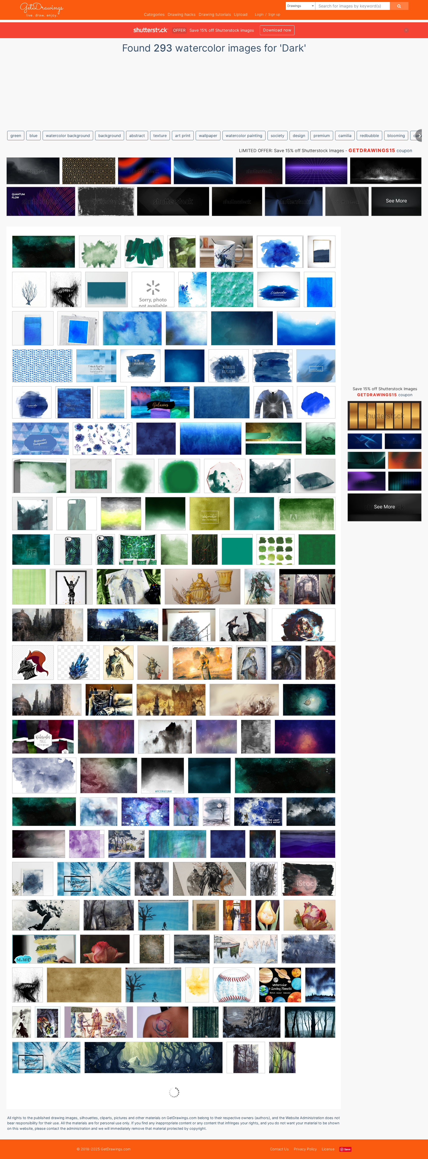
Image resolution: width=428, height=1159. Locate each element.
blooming (396, 135)
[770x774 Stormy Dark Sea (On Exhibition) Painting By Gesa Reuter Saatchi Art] (192, 952)
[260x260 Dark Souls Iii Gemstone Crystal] (78, 666)
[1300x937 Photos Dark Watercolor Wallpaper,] (311, 815)
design (299, 135)
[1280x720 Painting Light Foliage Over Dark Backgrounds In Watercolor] (44, 952)
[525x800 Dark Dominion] (47, 1026)
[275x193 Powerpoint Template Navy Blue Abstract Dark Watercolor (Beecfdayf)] (221, 405)
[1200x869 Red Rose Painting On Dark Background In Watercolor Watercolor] (105, 952)
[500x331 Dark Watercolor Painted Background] (308, 952)
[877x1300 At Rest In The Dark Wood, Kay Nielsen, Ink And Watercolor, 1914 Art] (205, 1026)
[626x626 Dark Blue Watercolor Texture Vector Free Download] (316, 369)
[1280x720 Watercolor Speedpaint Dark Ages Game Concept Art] (99, 1026)
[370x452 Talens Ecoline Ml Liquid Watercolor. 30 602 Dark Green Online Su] (237, 553)
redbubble (369, 135)
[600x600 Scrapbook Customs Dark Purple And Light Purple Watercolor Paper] (86, 847)
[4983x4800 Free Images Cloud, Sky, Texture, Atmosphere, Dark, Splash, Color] (98, 815)
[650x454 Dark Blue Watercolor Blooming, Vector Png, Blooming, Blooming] (306, 331)
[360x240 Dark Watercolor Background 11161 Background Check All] (44, 779)
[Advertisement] (214, 90)
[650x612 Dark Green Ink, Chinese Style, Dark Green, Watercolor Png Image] (100, 255)
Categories (154, 14)
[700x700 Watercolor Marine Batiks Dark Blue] (228, 847)
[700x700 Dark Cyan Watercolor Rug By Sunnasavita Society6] (106, 293)
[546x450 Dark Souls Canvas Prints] (244, 628)
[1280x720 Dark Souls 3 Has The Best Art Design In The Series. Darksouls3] (47, 628)
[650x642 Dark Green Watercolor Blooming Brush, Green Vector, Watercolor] (179, 479)
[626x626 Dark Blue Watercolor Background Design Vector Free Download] (184, 369)
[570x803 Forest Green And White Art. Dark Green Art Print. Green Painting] (174, 553)
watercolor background (68, 135)
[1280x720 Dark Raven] (209, 882)
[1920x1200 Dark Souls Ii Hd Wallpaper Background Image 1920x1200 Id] (303, 628)
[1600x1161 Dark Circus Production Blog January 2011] (106, 740)
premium (322, 135)
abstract (137, 135)
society (277, 135)
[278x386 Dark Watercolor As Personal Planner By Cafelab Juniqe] (255, 740)
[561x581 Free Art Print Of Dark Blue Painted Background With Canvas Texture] (74, 405)
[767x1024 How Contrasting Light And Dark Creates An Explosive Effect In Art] (237, 919)
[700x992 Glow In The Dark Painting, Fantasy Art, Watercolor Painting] (186, 815)
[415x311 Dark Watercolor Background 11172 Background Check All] (108, 779)
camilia (344, 135)
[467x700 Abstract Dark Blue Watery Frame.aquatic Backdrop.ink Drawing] (193, 293)
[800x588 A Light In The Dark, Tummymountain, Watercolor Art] (309, 703)
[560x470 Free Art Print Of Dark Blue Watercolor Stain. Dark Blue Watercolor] (280, 255)
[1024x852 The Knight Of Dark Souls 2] (109, 703)
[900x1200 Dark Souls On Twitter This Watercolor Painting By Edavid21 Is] (153, 666)
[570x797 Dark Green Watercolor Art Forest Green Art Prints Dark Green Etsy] (181, 255)
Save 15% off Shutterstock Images (385, 388)
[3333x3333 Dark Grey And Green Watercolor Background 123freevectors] (121, 517)
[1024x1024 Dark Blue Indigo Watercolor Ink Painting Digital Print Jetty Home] (32, 882)
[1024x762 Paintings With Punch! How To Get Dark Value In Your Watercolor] (258, 815)
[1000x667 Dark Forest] (251, 1026)
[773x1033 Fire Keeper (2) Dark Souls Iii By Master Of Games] (251, 666)
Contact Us (279, 1149)
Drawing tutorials (215, 14)
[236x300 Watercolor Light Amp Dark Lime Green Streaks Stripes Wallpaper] (29, 590)
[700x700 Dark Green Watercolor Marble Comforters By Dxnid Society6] (270, 479)
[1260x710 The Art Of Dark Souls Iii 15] (46, 703)
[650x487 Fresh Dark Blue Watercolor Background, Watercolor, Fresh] (145, 815)
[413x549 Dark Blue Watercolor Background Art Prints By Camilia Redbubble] (319, 292)
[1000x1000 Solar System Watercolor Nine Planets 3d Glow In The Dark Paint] (280, 988)
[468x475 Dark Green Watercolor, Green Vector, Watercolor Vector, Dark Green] (144, 255)
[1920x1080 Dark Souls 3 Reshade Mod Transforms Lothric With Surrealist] (122, 628)
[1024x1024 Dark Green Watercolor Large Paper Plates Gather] (224, 479)
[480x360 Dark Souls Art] (188, 628)
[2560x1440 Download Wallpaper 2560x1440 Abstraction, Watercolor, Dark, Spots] (44, 815)
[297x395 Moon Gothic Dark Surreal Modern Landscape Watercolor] (216, 815)
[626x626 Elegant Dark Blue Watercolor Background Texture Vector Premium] (31, 405)
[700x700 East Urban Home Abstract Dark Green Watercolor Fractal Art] (138, 553)
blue (33, 135)
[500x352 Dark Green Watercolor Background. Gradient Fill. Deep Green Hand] (306, 517)
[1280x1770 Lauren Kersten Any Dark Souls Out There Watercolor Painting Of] (286, 666)
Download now (277, 30)
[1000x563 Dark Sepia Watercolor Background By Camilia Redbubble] (84, 988)
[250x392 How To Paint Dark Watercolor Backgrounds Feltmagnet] (267, 919)
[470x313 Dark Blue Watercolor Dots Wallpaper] (42, 369)
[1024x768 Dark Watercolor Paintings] (109, 919)
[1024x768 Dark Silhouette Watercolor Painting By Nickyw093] (163, 919)
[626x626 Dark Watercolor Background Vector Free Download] (162, 779)
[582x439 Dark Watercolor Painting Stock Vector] (308, 882)
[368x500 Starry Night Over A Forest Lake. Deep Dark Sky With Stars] (320, 988)
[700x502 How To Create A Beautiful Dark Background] (309, 918)
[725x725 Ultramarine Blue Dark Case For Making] (316, 405)
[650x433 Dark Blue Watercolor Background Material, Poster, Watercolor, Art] (242, 331)
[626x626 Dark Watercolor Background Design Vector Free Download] (209, 779)
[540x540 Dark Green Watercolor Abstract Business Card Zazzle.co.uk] (91, 479)
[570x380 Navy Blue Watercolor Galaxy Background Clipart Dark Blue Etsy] (160, 405)
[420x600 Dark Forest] (282, 1060)
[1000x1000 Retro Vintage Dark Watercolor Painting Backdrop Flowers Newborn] (152, 952)
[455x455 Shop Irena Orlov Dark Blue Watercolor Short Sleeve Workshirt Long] (273, 405)
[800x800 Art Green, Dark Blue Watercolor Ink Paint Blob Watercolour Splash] (232, 293)
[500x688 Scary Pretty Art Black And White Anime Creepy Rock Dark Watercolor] (66, 293)
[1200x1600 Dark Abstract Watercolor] (263, 847)
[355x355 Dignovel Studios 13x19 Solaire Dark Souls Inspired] (71, 590)
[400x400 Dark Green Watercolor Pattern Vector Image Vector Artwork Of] (31, 553)
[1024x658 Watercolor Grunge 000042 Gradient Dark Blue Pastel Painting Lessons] (210, 442)
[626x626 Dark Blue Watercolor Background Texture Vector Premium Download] (228, 369)
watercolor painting (244, 135)
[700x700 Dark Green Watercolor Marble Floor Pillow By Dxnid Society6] (315, 479)
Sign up (274, 14)
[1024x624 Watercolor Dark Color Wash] (177, 847)
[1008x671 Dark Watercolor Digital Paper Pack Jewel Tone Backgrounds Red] (43, 740)
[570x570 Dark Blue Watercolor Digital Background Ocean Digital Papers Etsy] (96, 369)
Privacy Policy (305, 1149)
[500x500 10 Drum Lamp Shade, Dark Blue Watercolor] (153, 293)
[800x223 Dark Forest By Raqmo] (153, 1061)
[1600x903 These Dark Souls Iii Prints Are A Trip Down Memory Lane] (171, 703)
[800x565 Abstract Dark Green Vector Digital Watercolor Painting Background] (273, 442)
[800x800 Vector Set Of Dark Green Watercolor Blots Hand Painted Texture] (275, 553)
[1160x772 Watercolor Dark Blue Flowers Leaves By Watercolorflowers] (102, 442)
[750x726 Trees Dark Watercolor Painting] (126, 847)
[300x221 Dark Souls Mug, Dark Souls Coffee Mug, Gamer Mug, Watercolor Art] (226, 255)
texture (160, 135)
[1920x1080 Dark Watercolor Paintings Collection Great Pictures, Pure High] (45, 919)
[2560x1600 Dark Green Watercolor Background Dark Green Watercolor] (43, 255)
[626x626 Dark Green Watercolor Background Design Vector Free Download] (254, 517)
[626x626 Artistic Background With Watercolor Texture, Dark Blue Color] (279, 293)
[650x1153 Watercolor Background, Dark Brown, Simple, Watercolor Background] (197, 988)
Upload (240, 14)
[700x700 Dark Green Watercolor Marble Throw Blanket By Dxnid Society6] (32, 517)
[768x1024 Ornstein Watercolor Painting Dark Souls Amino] (320, 665)
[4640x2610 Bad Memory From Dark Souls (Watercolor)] (202, 590)
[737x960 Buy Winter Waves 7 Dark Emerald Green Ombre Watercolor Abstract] (320, 442)
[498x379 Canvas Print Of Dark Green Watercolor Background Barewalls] (39, 479)
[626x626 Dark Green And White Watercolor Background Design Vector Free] (165, 517)
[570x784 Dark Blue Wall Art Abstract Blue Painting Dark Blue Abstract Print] (321, 254)
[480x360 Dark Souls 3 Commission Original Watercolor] (307, 590)
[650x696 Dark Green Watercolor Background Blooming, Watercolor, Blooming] (135, 479)
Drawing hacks (181, 14)
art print (182, 135)
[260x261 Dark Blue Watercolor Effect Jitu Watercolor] (272, 369)
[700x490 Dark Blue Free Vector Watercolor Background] (132, 331)
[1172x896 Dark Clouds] (165, 740)
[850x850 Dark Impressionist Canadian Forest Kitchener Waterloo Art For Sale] (246, 1061)
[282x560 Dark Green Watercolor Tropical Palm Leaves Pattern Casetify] (105, 552)
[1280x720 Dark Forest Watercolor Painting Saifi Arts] (93, 882)
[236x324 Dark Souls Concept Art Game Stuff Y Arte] (118, 666)
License (328, 1149)
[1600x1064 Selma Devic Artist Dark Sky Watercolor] (38, 847)
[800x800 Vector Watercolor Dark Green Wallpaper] (317, 552)
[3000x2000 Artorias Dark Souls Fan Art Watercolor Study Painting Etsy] (128, 590)
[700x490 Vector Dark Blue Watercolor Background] (40, 442)
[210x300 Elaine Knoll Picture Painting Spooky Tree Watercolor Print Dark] (206, 918)
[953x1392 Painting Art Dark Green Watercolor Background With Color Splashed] (204, 553)
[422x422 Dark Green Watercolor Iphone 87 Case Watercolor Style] (77, 517)
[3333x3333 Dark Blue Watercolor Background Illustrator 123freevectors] (186, 331)
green (15, 135)
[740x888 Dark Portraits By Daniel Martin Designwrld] (152, 882)
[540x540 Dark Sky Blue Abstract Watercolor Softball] (234, 988)
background (109, 135)
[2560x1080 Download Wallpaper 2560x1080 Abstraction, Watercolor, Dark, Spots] (285, 779)
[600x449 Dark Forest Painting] (310, 1025)
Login (259, 14)
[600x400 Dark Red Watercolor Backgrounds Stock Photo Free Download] (305, 740)
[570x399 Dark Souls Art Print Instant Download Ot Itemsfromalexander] (202, 666)
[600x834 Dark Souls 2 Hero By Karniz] (260, 590)
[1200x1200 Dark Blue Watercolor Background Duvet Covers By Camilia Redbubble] (32, 331)
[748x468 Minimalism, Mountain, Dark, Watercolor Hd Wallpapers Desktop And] (307, 847)
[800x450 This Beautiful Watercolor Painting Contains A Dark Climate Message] (245, 952)
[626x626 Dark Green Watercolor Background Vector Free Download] (210, 517)
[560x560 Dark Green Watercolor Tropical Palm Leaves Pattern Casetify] (73, 553)
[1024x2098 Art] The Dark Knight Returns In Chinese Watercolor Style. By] (21, 1025)
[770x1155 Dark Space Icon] (263, 882)
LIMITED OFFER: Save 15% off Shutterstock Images (291, 150)
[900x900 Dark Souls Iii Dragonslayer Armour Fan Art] (33, 666)
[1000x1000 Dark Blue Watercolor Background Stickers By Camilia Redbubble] (78, 331)
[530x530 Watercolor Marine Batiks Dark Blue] (156, 442)
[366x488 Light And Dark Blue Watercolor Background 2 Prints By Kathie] (112, 405)
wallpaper (208, 135)
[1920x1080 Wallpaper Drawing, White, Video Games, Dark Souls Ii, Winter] (244, 703)
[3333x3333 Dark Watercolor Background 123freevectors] (216, 740)
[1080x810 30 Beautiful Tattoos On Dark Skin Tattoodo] (162, 1026)
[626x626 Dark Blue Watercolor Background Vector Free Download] (140, 369)
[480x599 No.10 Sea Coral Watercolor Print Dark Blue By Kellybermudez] (29, 293)
